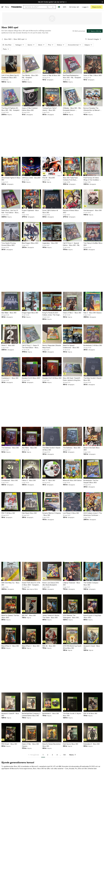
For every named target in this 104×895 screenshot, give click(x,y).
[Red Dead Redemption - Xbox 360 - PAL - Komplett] (72, 64)
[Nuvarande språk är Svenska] (59, 7)
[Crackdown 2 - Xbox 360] (11, 366)
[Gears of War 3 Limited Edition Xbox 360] (31, 96)
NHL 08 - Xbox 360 (48, 646)
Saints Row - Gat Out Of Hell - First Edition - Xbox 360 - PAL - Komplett (9, 212)
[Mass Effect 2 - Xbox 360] (31, 634)
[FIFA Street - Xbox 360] (11, 732)
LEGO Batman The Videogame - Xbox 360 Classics (71, 617)
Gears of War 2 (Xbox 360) (92, 75)
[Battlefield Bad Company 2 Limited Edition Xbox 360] (31, 702)
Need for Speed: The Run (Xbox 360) (10, 616)
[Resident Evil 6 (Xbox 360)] (31, 366)
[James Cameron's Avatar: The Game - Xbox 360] (52, 604)
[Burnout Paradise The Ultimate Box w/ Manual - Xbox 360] (93, 96)
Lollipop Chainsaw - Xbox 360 (71, 584)
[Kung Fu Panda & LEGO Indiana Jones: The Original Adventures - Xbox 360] (52, 301)
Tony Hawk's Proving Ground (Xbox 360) (8, 244)
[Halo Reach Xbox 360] (31, 501)
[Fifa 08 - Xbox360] (52, 166)
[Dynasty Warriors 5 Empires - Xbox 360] (52, 501)
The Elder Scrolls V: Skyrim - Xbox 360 (92, 379)
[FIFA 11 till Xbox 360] (11, 501)
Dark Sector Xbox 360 (70, 744)
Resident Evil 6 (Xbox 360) (31, 378)
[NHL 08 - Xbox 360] (52, 634)
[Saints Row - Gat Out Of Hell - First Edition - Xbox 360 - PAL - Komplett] (11, 199)
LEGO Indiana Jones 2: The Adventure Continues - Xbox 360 (92, 514)
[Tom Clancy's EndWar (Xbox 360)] (93, 231)
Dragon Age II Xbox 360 (30, 313)
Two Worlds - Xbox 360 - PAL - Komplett (30, 76)
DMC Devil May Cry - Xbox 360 (10, 584)
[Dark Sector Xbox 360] (72, 732)
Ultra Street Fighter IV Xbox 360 (10, 179)
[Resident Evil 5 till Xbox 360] (52, 366)
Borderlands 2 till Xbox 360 (92, 345)
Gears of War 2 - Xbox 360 (72, 313)
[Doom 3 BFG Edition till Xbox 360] (52, 199)
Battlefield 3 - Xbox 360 (50, 713)
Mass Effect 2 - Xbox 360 (30, 646)
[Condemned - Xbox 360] (11, 469)
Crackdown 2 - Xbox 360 (9, 378)
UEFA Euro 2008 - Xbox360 (31, 178)
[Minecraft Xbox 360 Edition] (72, 469)
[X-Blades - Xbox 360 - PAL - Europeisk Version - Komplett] (72, 96)
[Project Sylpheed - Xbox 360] (31, 199)
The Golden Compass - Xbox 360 (91, 584)
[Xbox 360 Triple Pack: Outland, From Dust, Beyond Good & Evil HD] (72, 166)
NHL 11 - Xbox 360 (48, 480)
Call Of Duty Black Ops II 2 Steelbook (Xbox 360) (10, 76)
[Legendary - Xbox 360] (52, 231)
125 (64, 755)
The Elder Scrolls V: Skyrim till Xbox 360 (51, 449)
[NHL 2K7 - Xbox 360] (31, 604)
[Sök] (47, 7)
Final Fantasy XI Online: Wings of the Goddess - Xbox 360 (91, 179)
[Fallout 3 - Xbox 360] (31, 469)
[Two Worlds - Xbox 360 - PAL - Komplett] (31, 64)
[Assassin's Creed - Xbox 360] (93, 634)
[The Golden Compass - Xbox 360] (93, 571)
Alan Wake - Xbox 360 (8, 313)
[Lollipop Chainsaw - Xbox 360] (72, 571)
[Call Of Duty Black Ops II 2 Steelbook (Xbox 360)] (11, 64)
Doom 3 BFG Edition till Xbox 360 (50, 211)
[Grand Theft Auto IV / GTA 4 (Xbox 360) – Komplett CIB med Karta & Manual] (31, 571)
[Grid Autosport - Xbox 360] (93, 199)
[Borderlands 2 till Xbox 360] (93, 334)
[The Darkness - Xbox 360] (11, 436)
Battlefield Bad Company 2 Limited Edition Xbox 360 (31, 714)
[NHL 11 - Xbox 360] (52, 469)
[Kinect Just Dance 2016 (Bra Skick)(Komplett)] (52, 571)
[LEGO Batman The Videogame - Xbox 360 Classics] (72, 604)
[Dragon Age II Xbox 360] (31, 301)
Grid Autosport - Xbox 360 (92, 210)
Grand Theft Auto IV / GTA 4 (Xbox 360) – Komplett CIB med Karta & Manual (31, 584)
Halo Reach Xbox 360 (29, 513)
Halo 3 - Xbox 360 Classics (92, 313)
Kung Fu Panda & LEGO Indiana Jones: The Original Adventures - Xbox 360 (51, 314)
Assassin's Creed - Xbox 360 (91, 647)
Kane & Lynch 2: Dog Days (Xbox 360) (92, 616)
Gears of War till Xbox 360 (51, 75)
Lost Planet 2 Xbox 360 (71, 513)
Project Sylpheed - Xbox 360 (30, 211)
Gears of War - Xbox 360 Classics (30, 745)
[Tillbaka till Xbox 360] (2, 39)
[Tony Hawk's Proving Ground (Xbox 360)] (11, 231)
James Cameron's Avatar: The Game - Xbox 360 (51, 616)
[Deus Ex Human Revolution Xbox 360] (52, 732)
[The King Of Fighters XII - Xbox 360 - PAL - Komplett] (11, 96)
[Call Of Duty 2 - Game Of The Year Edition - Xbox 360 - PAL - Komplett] (31, 334)
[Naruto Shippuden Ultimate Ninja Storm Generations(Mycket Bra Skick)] (52, 334)
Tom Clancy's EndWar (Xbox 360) (92, 244)
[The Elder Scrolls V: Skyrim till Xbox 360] (52, 436)
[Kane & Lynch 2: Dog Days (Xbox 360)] (93, 604)
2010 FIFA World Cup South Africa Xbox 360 (72, 647)
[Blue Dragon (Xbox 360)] (31, 231)
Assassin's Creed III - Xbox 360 (10, 714)
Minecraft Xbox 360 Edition (72, 480)
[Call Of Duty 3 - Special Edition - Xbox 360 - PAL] (72, 231)
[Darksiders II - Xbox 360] (93, 732)
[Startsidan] (16, 7)
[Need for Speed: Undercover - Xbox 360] (72, 334)
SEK (64, 7)
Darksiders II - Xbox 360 (91, 744)
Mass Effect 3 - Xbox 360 (10, 646)
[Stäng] (102, 2)
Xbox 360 (7, 39)
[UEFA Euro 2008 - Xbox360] (31, 166)
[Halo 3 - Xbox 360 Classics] (93, 301)
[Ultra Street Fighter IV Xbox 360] (11, 166)
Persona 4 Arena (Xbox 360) (71, 211)
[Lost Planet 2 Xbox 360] (72, 501)
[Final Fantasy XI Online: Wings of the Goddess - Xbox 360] (93, 166)
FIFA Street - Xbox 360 (9, 744)
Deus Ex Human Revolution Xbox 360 (51, 745)
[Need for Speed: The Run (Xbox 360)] (11, 604)
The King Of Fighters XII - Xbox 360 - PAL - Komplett (10, 109)
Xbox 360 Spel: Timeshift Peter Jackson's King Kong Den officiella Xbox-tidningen (72, 379)
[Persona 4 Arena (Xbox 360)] (72, 199)
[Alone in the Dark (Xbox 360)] (93, 436)
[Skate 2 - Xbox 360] (11, 334)
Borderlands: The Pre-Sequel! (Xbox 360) (91, 481)
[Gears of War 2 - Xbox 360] (72, 301)
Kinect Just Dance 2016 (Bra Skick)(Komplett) (50, 584)
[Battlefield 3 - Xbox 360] (52, 702)
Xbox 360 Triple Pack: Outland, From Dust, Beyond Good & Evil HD (71, 179)
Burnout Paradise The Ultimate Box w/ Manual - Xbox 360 (91, 109)
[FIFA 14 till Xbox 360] (93, 702)
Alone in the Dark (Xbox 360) (91, 449)
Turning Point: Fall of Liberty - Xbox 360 (49, 109)
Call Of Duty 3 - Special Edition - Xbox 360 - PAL (71, 244)
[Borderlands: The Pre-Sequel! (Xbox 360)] (93, 469)
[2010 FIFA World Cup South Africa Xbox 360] (72, 634)
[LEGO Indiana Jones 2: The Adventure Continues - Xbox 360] (93, 501)
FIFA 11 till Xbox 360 (8, 513)
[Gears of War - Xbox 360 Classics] (31, 732)
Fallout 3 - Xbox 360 (29, 480)
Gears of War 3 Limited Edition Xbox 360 (29, 109)
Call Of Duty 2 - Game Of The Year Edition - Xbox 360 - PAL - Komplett (30, 347)
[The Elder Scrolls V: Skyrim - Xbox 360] (93, 366)
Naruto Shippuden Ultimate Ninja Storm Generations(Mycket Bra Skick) (51, 347)
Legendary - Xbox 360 (50, 243)
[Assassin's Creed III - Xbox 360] (11, 702)
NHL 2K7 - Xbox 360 (29, 615)
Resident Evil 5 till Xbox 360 (51, 378)
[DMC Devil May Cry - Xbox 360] (11, 571)
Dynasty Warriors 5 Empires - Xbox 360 (51, 514)
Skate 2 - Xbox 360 (8, 345)
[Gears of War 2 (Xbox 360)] (93, 64)
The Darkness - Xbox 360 (10, 448)
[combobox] (36, 7)
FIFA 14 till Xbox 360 (90, 713)
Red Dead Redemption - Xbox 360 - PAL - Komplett (72, 76)
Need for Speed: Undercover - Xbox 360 (71, 346)
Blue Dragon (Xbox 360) (30, 243)
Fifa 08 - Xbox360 (48, 178)
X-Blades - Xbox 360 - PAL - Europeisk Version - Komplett (72, 109)
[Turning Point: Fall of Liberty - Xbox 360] (52, 96)
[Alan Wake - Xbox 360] (11, 301)
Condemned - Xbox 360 (9, 480)
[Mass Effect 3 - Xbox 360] (11, 634)
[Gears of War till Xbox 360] (52, 64)
